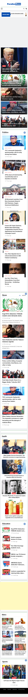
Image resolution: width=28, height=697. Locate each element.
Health (5, 413)
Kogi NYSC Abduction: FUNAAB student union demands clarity (18, 531)
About (4, 689)
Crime (4, 107)
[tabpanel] (14, 675)
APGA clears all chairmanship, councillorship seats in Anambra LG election (13, 176)
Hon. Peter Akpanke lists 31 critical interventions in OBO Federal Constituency (13, 255)
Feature (4, 94)
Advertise (14, 689)
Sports (13, 678)
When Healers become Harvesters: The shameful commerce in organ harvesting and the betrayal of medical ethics (14, 457)
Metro (4, 623)
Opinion (10, 413)
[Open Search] (23, 8)
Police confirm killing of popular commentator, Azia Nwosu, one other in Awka (13, 112)
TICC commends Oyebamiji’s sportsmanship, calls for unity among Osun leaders (13, 152)
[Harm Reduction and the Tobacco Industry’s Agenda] (24, 14)
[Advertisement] (14, 32)
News (4, 66)
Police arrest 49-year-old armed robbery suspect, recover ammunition (20, 653)
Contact (9, 689)
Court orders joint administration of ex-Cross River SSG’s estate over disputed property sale (20, 629)
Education (5, 81)
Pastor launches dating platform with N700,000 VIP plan (7, 640)
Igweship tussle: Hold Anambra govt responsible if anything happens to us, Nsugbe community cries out (7, 629)
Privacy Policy (21, 689)
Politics (9, 148)
